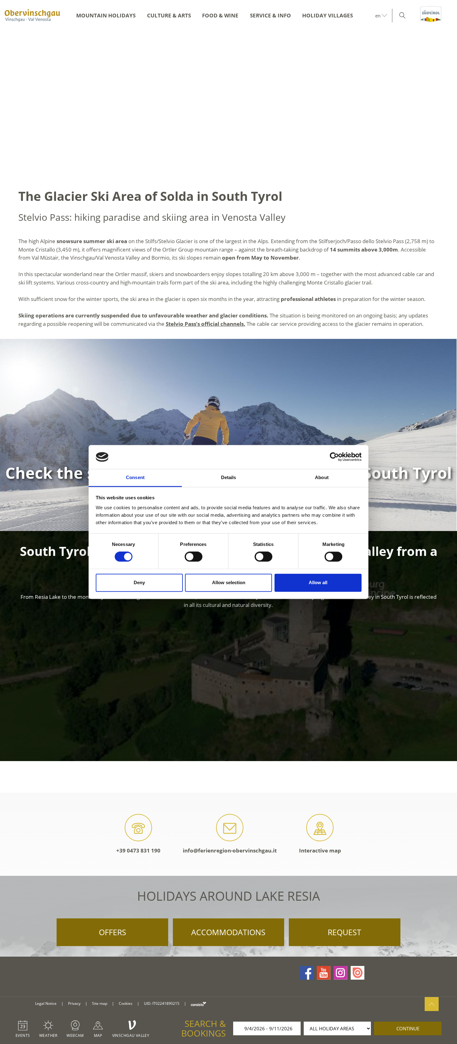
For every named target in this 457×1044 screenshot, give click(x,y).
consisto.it (198, 1004)
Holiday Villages (327, 15)
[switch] (193, 557)
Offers (112, 932)
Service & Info (270, 15)
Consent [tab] (135, 477)
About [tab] (322, 477)
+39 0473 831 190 (138, 850)
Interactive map (320, 850)
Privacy (74, 1003)
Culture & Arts (169, 15)
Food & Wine (220, 15)
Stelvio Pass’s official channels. (205, 323)
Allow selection (228, 582)
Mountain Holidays (106, 15)
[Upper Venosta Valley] (32, 16)
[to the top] (432, 1004)
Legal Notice (46, 1003)
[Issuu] (357, 973)
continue (407, 1028)
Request (344, 932)
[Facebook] (306, 973)
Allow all (318, 582)
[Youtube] (323, 973)
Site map (99, 1003)
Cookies (125, 1003)
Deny (139, 582)
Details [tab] (228, 477)
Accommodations (228, 932)
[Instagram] (340, 973)
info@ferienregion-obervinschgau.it (230, 850)
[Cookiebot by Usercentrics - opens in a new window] (334, 457)
